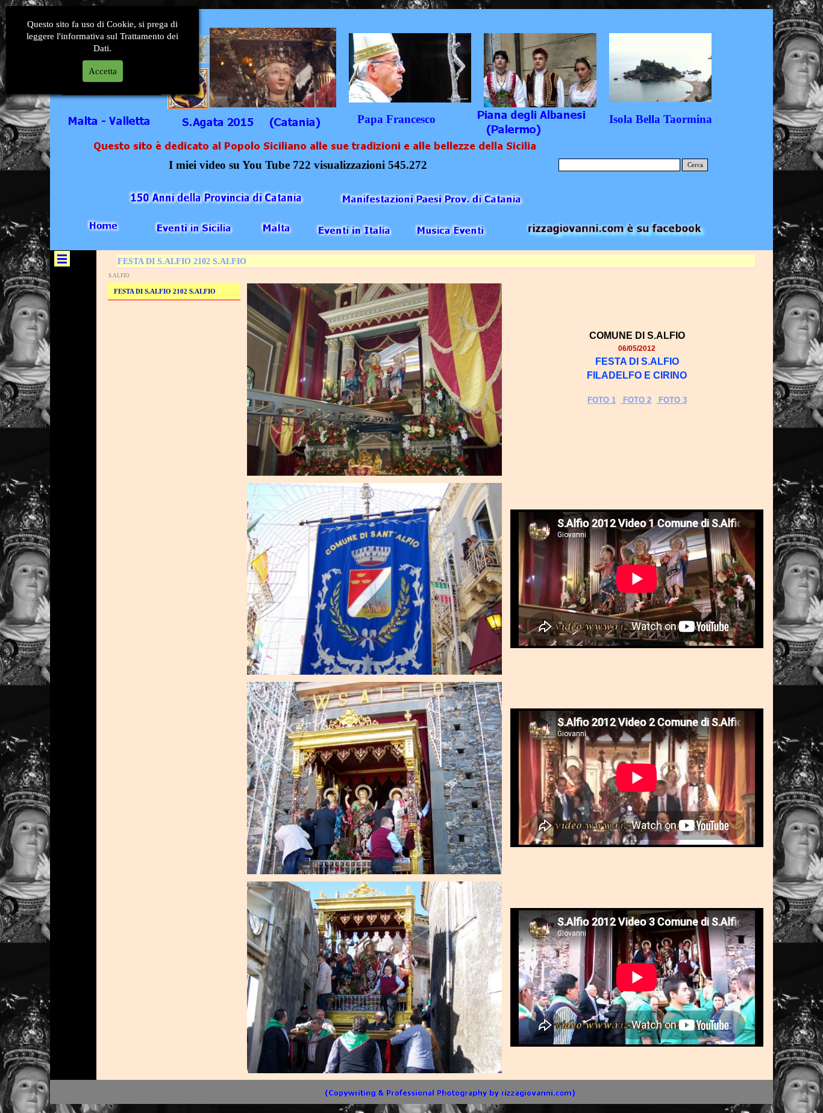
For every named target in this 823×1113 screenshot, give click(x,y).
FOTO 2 (636, 400)
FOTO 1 (601, 400)
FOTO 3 (671, 400)
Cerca (695, 165)
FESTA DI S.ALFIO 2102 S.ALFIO (165, 291)
